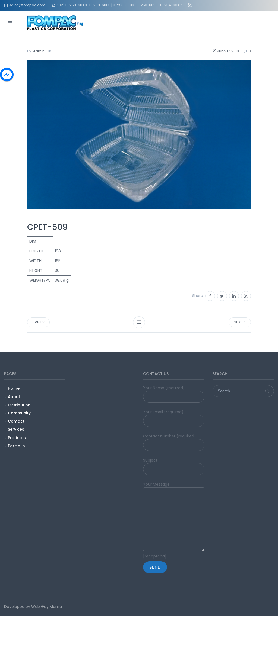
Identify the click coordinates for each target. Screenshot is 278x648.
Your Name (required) (164, 388)
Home (14, 388)
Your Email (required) (163, 412)
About (14, 396)
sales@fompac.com (26, 5)
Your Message (156, 484)
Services (16, 429)
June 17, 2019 (228, 51)
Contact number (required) (169, 436)
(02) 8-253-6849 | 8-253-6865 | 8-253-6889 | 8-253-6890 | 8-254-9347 (118, 5)
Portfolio (16, 446)
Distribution (19, 405)
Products (17, 437)
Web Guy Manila (46, 606)
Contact (16, 421)
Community (19, 413)
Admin (39, 51)
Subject (150, 460)
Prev (39, 322)
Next (239, 322)
